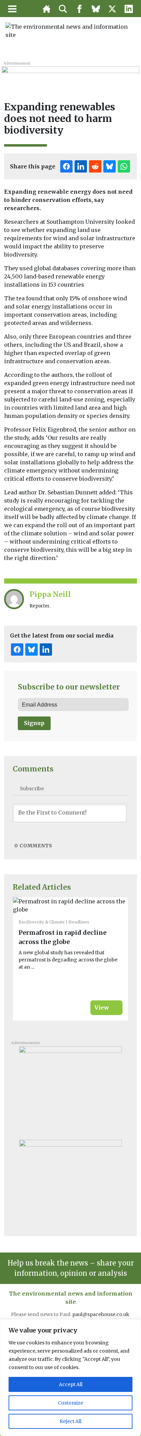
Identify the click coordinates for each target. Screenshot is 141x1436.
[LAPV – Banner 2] (70, 74)
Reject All (70, 1421)
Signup (34, 723)
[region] (70, 1377)
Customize (70, 1403)
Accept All (70, 1384)
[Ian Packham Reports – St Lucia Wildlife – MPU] (70, 1181)
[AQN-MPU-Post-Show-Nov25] (70, 1088)
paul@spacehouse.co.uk (101, 1314)
